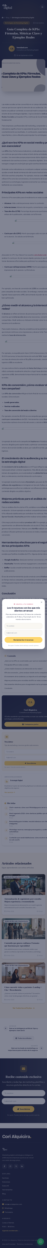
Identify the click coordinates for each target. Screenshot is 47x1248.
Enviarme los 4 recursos (23, 640)
